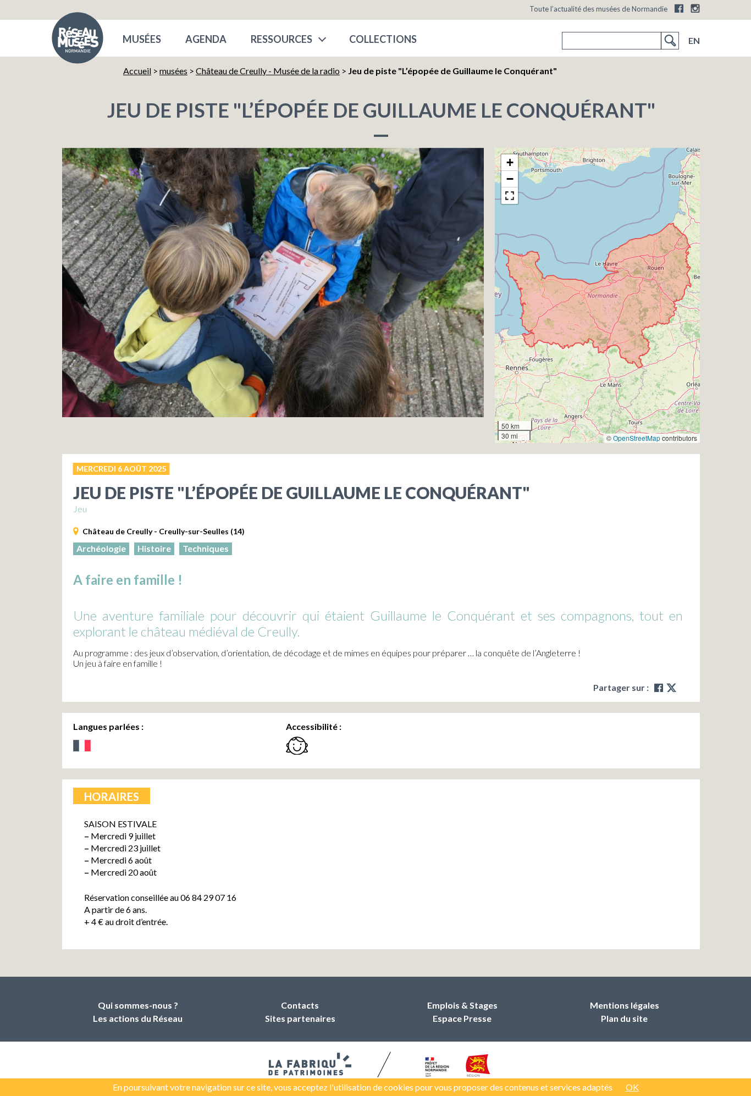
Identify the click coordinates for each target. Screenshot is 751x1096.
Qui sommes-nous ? (138, 1005)
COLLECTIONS (383, 39)
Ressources (281, 39)
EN (694, 40)
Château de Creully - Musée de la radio (268, 70)
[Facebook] (679, 8)
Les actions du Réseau (138, 1018)
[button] (509, 162)
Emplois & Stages (462, 1005)
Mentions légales (624, 1005)
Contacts (300, 1005)
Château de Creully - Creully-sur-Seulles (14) (163, 531)
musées (142, 39)
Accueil (137, 70)
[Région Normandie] (478, 1067)
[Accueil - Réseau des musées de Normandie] (77, 41)
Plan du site (624, 1018)
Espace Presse (462, 1018)
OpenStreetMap (636, 437)
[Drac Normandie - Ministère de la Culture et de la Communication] (435, 1068)
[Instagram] (695, 8)
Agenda (206, 39)
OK (632, 1087)
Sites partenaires (300, 1018)
